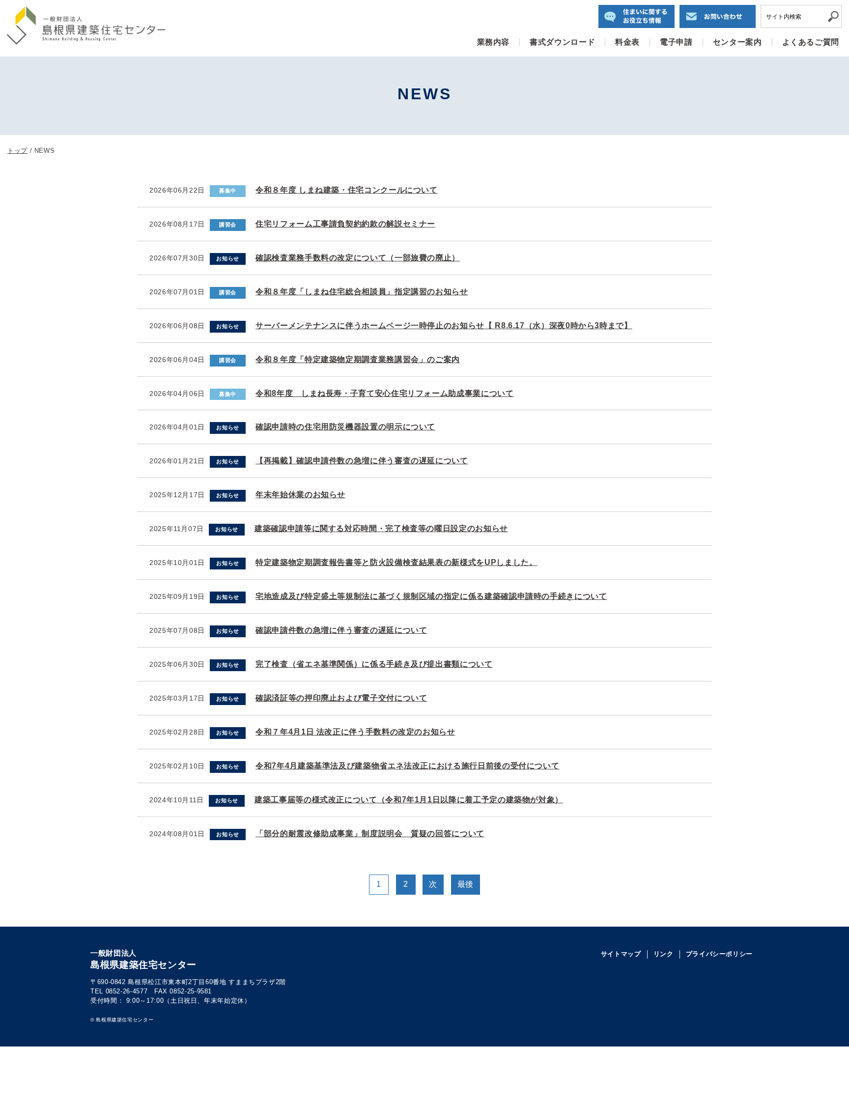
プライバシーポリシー (719, 954)
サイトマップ (621, 954)
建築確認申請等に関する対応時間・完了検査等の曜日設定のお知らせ (381, 528)
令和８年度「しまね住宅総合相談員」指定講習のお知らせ (361, 291)
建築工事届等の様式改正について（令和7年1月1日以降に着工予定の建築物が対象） (409, 799)
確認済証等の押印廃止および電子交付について (341, 698)
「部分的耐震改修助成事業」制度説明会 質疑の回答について (369, 833)
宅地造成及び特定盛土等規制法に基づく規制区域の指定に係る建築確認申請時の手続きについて (431, 596)
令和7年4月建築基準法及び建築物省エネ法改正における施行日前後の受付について (407, 766)
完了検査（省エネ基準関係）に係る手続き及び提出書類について (374, 664)
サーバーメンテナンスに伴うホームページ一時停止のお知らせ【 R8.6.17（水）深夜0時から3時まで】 (443, 325)
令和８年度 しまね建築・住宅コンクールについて (346, 190)
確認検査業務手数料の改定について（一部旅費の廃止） (357, 258)
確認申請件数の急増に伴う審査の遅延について (341, 630)
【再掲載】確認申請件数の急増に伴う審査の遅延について (361, 460)
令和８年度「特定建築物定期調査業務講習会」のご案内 (357, 359)
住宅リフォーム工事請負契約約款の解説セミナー (345, 224)
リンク (663, 954)
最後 (465, 884)
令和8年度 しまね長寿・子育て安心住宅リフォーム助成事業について (384, 393)
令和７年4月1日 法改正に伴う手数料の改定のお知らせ (355, 732)
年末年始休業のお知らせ (300, 494)
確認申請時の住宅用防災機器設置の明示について (345, 427)
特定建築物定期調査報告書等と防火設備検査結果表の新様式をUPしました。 (396, 562)
